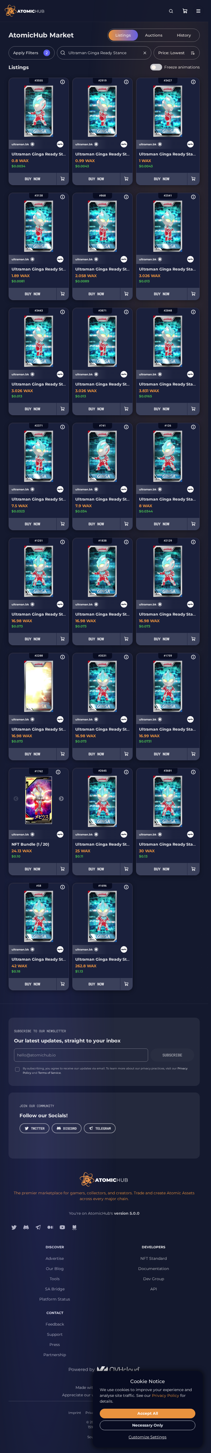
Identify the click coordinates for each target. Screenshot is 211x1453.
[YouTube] (62, 1227)
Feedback (55, 1324)
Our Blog (55, 1268)
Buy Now (32, 178)
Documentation (153, 1268)
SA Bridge (55, 1289)
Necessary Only (147, 1425)
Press (54, 1344)
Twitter (38, 1128)
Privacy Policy (165, 1395)
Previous (16, 799)
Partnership (54, 1354)
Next (61, 799)
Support (55, 1334)
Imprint (74, 1413)
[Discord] (26, 1227)
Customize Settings (147, 1437)
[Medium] (50, 1227)
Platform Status (54, 1299)
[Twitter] (14, 1227)
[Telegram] (38, 1227)
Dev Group (153, 1278)
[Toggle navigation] (198, 11)
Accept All (147, 1413)
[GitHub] (74, 1227)
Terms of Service (49, 1073)
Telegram (103, 1128)
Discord (70, 1128)
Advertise (55, 1258)
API (153, 1289)
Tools (55, 1278)
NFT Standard (153, 1258)
